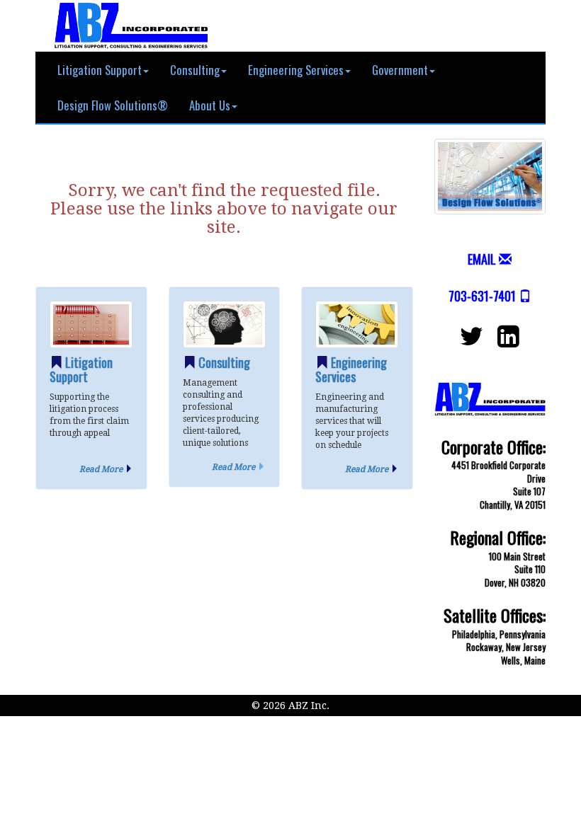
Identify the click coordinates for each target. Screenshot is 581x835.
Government (400, 70)
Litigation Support (99, 70)
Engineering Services (296, 70)
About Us (209, 105)
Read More (101, 469)
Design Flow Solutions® (112, 105)
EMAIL (482, 259)
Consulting (195, 70)
